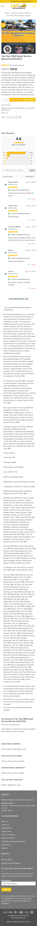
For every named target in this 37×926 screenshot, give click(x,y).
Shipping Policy (7, 828)
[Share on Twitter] (10, 117)
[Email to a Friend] (13, 117)
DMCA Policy (6, 845)
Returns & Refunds (7, 838)
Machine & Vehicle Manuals (21, 13)
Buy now (30, 100)
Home (7, 13)
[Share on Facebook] (6, 117)
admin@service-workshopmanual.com (21, 1)
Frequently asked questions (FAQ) (13, 841)
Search (32, 170)
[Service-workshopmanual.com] (9, 190)
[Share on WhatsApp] (3, 117)
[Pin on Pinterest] (16, 117)
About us (4, 821)
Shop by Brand (6, 859)
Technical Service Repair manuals (18, 15)
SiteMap (4, 848)
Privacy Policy (6, 831)
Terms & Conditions (8, 835)
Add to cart (16, 100)
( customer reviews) (17, 65)
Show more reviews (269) (18, 299)
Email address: (6, 880)
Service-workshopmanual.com (20, 190)
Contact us (5, 825)
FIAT (7, 113)
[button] (2, 6)
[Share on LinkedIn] (20, 117)
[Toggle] (34, 863)
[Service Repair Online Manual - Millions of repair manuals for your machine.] (18, 6)
